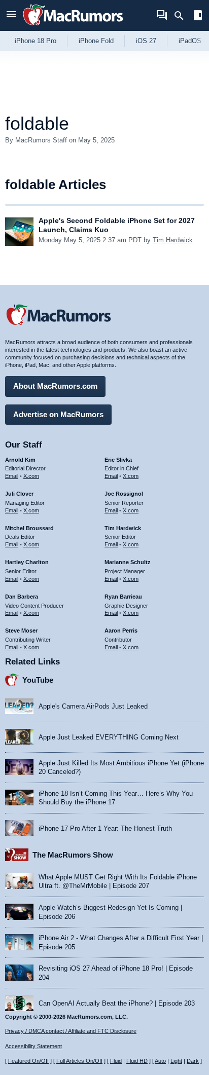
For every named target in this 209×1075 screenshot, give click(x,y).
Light (176, 1061)
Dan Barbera (21, 597)
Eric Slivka (118, 460)
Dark (193, 1061)
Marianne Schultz (127, 562)
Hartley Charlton (27, 562)
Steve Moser (21, 630)
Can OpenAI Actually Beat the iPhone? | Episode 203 (117, 1003)
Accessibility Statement (33, 1046)
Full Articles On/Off (79, 1061)
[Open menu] (11, 15)
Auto (160, 1061)
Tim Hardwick (173, 240)
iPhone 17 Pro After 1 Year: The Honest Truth (105, 828)
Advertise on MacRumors (58, 414)
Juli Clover (19, 494)
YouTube (37, 680)
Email (11, 476)
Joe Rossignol (123, 494)
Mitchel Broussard (29, 528)
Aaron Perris (120, 630)
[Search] (182, 15)
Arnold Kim (20, 460)
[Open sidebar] (198, 16)
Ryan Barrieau (123, 597)
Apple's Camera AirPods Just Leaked (93, 706)
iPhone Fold (96, 41)
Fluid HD (137, 1061)
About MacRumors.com (55, 386)
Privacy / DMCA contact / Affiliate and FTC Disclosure (70, 1031)
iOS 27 (146, 41)
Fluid (116, 1061)
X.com (31, 476)
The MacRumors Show (72, 854)
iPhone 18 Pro (35, 41)
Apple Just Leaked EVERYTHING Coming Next (109, 737)
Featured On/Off (28, 1061)
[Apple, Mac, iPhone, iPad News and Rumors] (73, 26)
